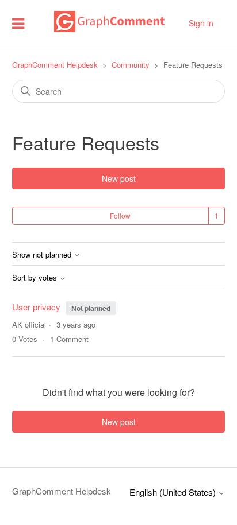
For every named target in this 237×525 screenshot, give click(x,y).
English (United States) (173, 492)
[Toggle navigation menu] (18, 22)
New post (119, 178)
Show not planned (43, 255)
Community (131, 64)
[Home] (109, 28)
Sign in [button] (201, 23)
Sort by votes (35, 278)
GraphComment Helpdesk (55, 64)
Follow (120, 215)
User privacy (37, 307)
